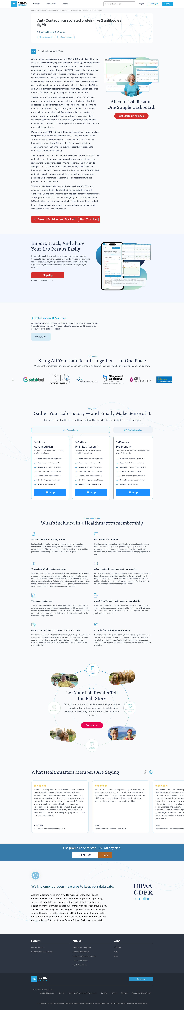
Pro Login (154, 4)
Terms (61, 993)
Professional (51, 4)
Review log (41, 336)
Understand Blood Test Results (84, 956)
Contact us (141, 979)
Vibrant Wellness (66, 37)
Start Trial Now (88, 219)
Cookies (124, 993)
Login (141, 4)
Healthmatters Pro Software (42, 952)
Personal (36, 4)
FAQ (115, 952)
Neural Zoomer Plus (47, 37)
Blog (116, 956)
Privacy (104, 993)
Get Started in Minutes (131, 115)
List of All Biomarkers (81, 952)
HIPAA (113, 993)
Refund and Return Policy (141, 993)
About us (117, 947)
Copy (105, 855)
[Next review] (151, 772)
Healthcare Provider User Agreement (82, 993)
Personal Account (38, 947)
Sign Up (167, 4)
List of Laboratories (80, 961)
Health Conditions (79, 965)
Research (65, 4)
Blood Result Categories (82, 947)
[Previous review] (145, 772)
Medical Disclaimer (47, 993)
